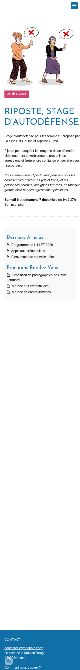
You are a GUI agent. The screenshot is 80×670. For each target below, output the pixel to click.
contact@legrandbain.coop (23, 648)
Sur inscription (14, 204)
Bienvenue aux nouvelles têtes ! (33, 257)
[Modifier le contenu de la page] (8, 661)
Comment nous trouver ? (22, 667)
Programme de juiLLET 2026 (31, 245)
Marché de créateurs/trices (31, 292)
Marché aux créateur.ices (30, 286)
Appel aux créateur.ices (27, 251)
